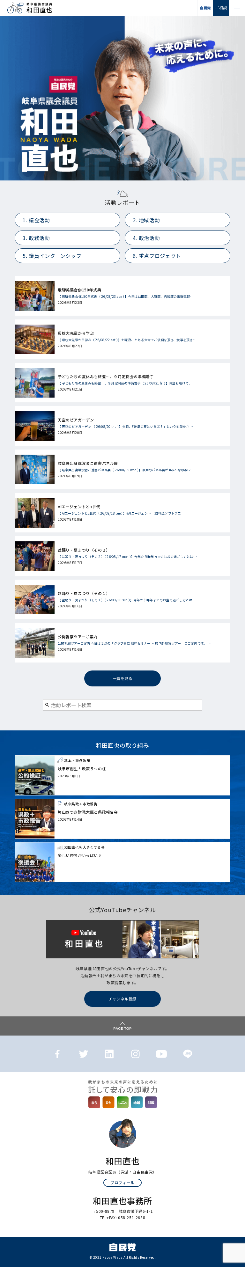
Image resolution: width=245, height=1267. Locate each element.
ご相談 (221, 7)
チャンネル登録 (122, 998)
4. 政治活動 (146, 238)
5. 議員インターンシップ (52, 256)
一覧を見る (123, 678)
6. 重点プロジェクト (157, 256)
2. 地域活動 (146, 220)
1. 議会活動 (36, 220)
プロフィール (122, 1182)
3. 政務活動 (36, 238)
